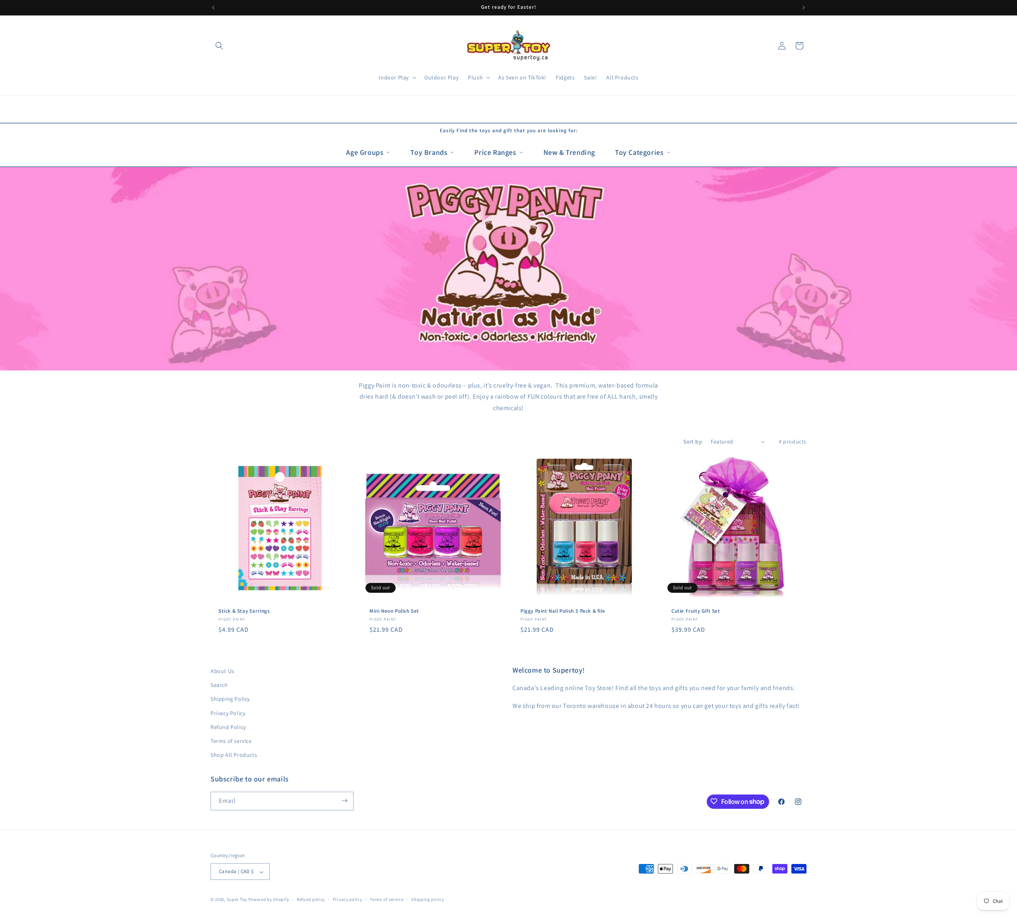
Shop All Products (234, 755)
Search (219, 685)
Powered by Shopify (268, 900)
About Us (222, 671)
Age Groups (364, 152)
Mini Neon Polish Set (394, 611)
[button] (219, 45)
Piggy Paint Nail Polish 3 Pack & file (562, 611)
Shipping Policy (230, 699)
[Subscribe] (344, 800)
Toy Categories (639, 152)
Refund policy (311, 899)
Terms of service (231, 740)
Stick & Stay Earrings (244, 611)
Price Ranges (495, 152)
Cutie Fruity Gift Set (695, 611)
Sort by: (692, 441)
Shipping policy (427, 899)
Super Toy (237, 900)
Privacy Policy (228, 713)
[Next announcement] (803, 7)
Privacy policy (347, 899)
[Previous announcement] (213, 7)
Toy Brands (428, 152)
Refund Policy (228, 727)
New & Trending (569, 152)
